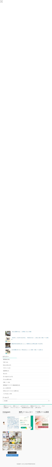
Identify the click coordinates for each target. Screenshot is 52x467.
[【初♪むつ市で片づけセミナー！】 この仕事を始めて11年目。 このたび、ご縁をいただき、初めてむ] (12, 447)
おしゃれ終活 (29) (7, 388)
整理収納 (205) (6, 359)
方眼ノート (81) (6, 382)
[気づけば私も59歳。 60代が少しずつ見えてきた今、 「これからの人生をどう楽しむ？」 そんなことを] (6, 447)
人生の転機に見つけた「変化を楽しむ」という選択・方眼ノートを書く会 (27, 349)
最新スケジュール (7, 406)
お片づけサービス (24, 406)
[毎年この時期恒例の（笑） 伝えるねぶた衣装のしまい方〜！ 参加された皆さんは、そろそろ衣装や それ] (6, 434)
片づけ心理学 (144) (7, 379)
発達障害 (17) (6, 370)
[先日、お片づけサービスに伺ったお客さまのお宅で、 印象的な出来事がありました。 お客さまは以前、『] (12, 434)
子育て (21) (5, 362)
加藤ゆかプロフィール (35, 406)
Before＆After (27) (7, 365)
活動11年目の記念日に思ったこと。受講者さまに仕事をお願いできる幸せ (27, 343)
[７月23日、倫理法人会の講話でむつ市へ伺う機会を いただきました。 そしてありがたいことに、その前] (6, 441)
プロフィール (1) (6, 367)
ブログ (43, 406)
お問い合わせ (38, 407)
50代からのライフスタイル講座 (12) (11, 390)
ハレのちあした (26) (7, 393)
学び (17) (5, 373)
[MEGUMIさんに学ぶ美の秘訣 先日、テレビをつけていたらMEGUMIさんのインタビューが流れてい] (12, 441)
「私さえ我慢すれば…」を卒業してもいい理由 (21, 331)
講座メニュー (16, 406)
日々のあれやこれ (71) (8, 376)
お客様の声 (6, 407)
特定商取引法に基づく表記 (27, 407)
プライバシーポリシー (15, 407)
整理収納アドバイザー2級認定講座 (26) (11, 385)
